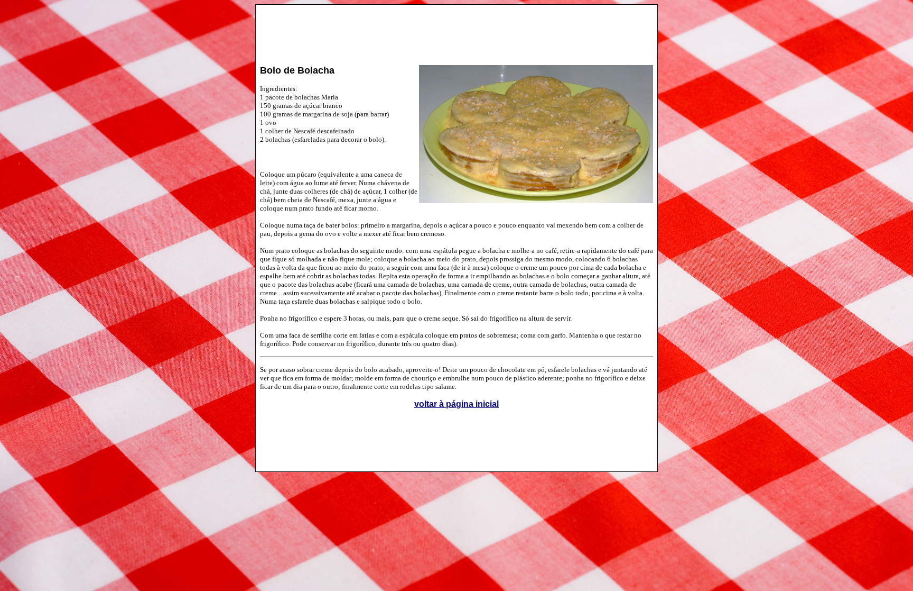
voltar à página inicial (456, 403)
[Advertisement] (456, 29)
